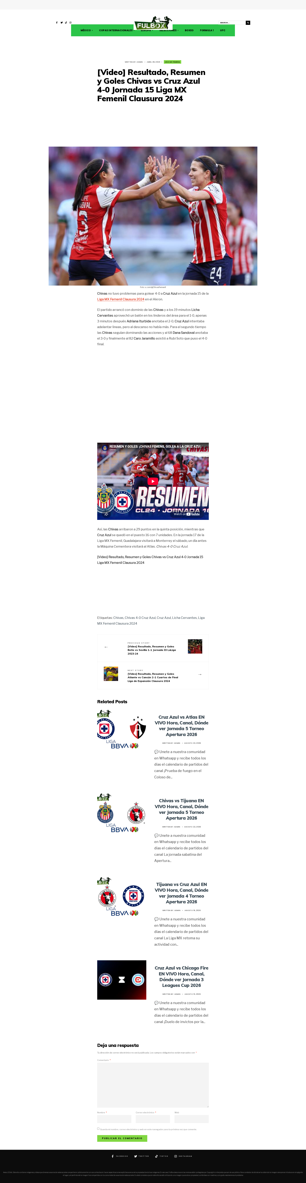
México (86, 30)
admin (140, 62)
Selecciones (168, 30)
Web (177, 1112)
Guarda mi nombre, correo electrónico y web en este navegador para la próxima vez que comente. (148, 1129)
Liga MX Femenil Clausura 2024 (120, 299)
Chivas (118, 618)
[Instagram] (70, 22)
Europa (146, 30)
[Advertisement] (153, 125)
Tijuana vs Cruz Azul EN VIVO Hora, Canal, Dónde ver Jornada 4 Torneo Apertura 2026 (181, 893)
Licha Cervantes (184, 618)
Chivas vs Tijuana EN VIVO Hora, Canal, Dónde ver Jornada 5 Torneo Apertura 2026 (181, 809)
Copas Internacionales (116, 30)
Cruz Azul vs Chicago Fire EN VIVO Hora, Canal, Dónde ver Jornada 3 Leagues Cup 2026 (181, 976)
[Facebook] (57, 22)
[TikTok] (66, 22)
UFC (222, 30)
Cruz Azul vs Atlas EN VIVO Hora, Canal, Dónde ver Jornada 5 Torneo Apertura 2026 (181, 725)
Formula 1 (207, 30)
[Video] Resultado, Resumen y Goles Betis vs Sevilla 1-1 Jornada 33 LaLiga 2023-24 (152, 648)
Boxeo (189, 30)
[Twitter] (61, 22)
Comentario (104, 1060)
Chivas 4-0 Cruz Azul (140, 618)
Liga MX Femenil (172, 62)
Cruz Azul (164, 618)
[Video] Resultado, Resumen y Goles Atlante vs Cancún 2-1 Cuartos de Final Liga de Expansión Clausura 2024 (153, 676)
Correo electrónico (146, 1112)
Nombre (102, 1112)
